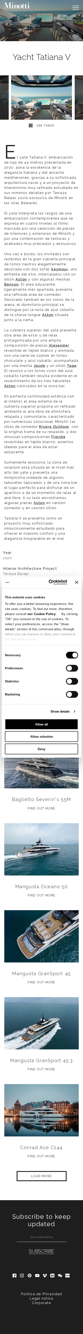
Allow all (41, 724)
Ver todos (45, 125)
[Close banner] (76, 582)
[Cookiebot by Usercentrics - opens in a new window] (50, 582)
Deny (41, 749)
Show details (60, 711)
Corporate (41, 1303)
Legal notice (41, 1298)
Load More (41, 1176)
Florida (58, 437)
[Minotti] (17, 5)
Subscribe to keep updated (41, 1220)
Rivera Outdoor (54, 427)
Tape (71, 366)
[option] (41, 20)
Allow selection (41, 736)
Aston (10, 386)
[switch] (72, 668)
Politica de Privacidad (41, 1294)
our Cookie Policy (41, 614)
